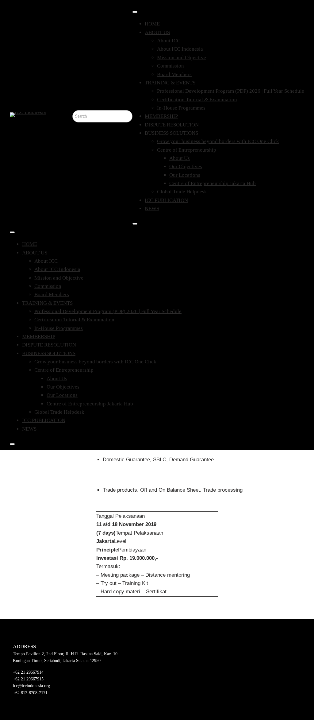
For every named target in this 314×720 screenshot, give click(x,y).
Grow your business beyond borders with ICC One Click (218, 141)
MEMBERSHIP (161, 116)
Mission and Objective (181, 57)
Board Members (174, 74)
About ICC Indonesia (180, 49)
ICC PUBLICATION (166, 200)
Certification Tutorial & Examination (197, 100)
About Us (179, 158)
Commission (170, 66)
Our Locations (184, 175)
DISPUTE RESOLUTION (172, 125)
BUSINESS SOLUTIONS (171, 133)
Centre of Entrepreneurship (186, 150)
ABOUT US (157, 32)
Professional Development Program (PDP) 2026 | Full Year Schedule (230, 91)
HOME (152, 24)
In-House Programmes (181, 108)
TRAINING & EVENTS (170, 83)
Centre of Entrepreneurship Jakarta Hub (212, 183)
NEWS (152, 208)
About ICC (168, 41)
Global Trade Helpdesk (182, 192)
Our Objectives (185, 166)
